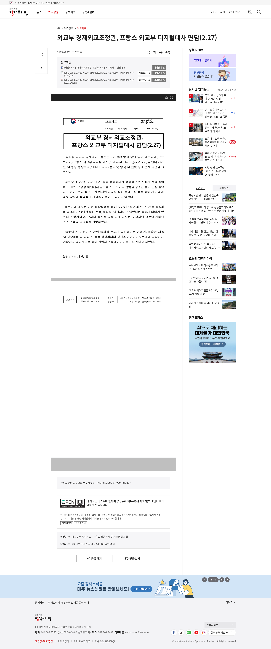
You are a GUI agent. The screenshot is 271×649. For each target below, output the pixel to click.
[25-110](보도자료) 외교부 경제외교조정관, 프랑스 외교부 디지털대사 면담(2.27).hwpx (99, 81)
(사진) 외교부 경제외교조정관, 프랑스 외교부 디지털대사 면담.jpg (94, 67)
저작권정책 (67, 523)
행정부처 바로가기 (220, 632)
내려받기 (158, 67)
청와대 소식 (216, 12)
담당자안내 (80, 523)
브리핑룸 (53, 12)
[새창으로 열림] (161, 52)
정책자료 (70, 12)
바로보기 (143, 72)
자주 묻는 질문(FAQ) (105, 641)
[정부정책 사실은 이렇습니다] (212, 74)
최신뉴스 (224, 188)
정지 (221, 579)
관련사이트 (212, 625)
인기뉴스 (200, 188)
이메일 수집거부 (82, 641)
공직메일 (233, 12)
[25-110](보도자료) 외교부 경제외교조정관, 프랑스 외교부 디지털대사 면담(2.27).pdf (99, 74)
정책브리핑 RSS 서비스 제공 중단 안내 (68, 602)
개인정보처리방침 (44, 641)
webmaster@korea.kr (137, 632)
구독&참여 (88, 12)
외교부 (77, 52)
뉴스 (39, 12)
